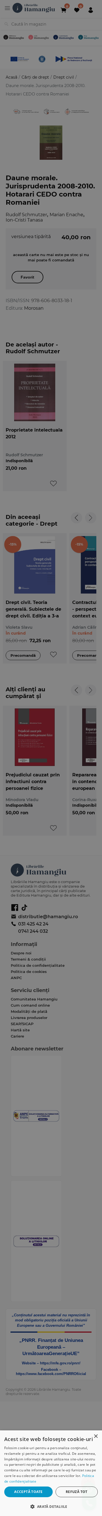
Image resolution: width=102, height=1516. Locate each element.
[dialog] (51, 1473)
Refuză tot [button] (77, 1491)
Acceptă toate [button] (28, 1491)
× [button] (96, 1436)
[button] (51, 1506)
